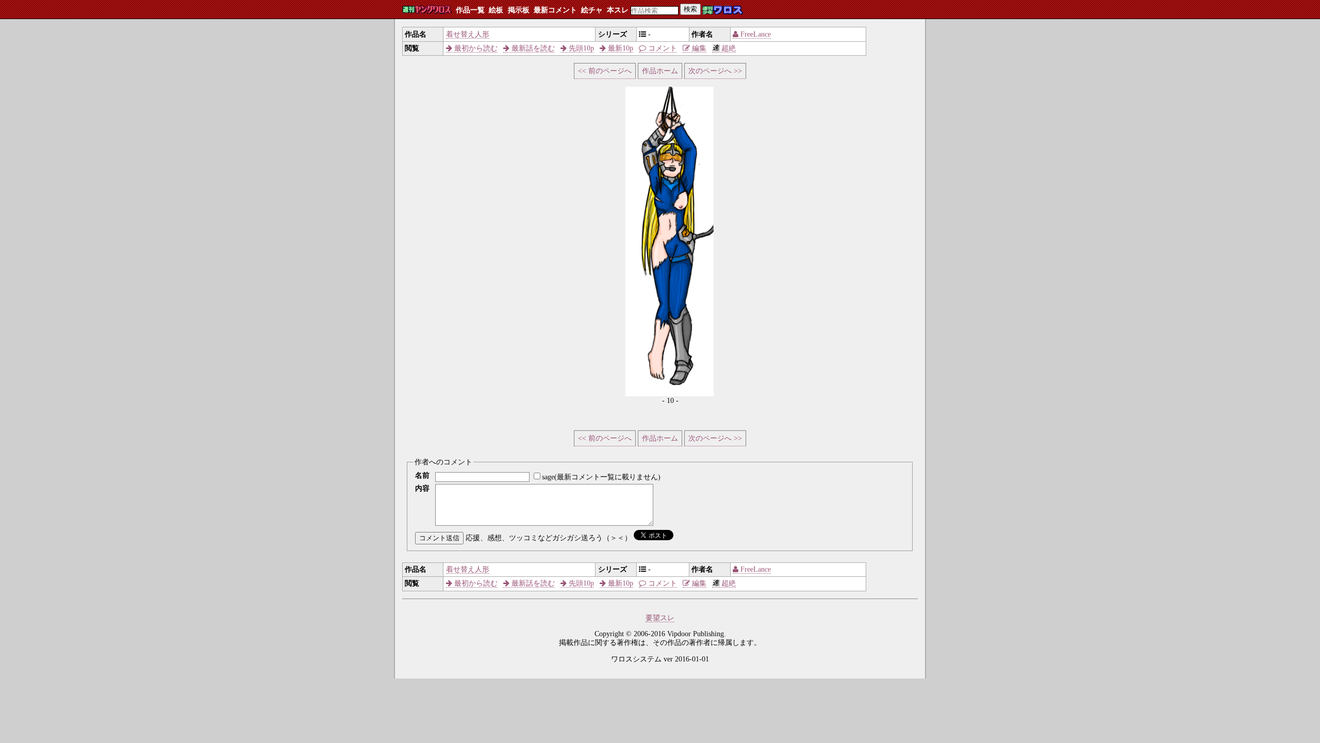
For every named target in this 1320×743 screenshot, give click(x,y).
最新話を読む (532, 48)
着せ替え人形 (467, 34)
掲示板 (519, 10)
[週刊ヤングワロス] (427, 10)
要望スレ (660, 618)
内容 (422, 488)
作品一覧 (470, 10)
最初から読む (475, 48)
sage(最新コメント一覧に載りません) (601, 477)
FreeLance (754, 34)
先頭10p (580, 48)
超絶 (728, 48)
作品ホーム (660, 71)
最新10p (619, 48)
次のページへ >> (715, 71)
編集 (698, 48)
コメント (661, 48)
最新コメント (555, 10)
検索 (690, 9)
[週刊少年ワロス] (722, 10)
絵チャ (592, 10)
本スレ (618, 10)
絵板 (496, 10)
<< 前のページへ (605, 71)
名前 (422, 475)
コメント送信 (439, 538)
